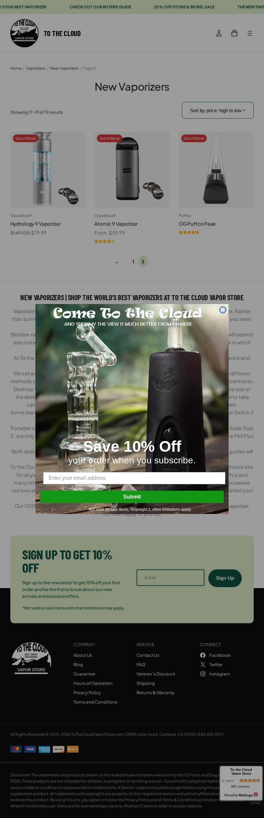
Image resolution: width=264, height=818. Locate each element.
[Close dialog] (223, 310)
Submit (132, 496)
